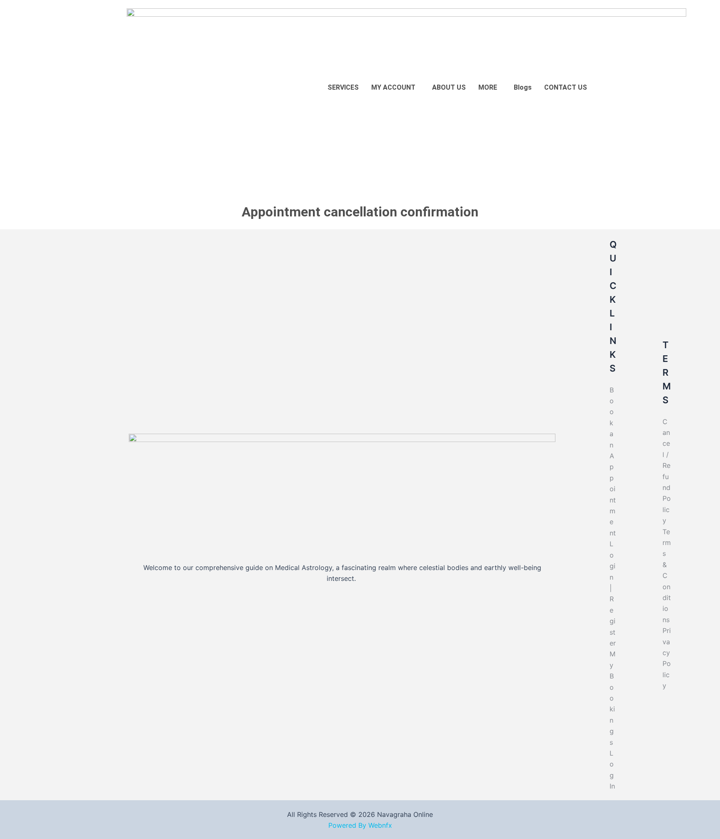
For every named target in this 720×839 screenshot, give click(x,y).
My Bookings (612, 698)
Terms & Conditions (666, 576)
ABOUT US (449, 87)
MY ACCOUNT (393, 87)
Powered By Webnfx (360, 825)
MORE (487, 87)
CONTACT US (565, 87)
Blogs (523, 87)
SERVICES (343, 87)
